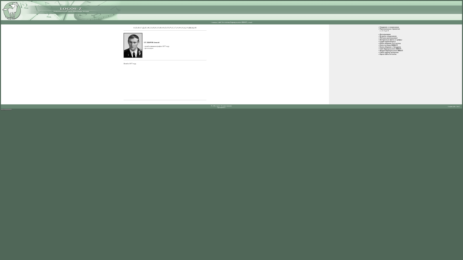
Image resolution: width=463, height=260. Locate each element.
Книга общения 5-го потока (390, 43)
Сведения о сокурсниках (389, 27)
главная (214, 22)
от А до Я (385, 31)
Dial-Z (458, 106)
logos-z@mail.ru (221, 107)
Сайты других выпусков (389, 52)
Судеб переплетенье (388, 41)
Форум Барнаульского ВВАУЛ (391, 51)
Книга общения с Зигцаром (390, 47)
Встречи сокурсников (388, 36)
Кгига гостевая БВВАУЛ (389, 45)
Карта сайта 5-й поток (388, 54)
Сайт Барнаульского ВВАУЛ (390, 49)
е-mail (250, 22)
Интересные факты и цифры (391, 40)
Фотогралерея (385, 34)
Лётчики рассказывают (389, 38)
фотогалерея (149, 48)
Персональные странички (390, 29)
